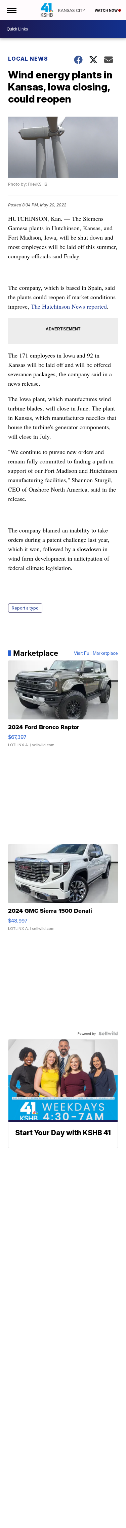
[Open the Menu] (11, 10)
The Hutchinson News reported (69, 306)
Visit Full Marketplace (96, 653)
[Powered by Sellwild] (108, 1033)
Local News (28, 58)
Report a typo (25, 608)
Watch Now (106, 10)
